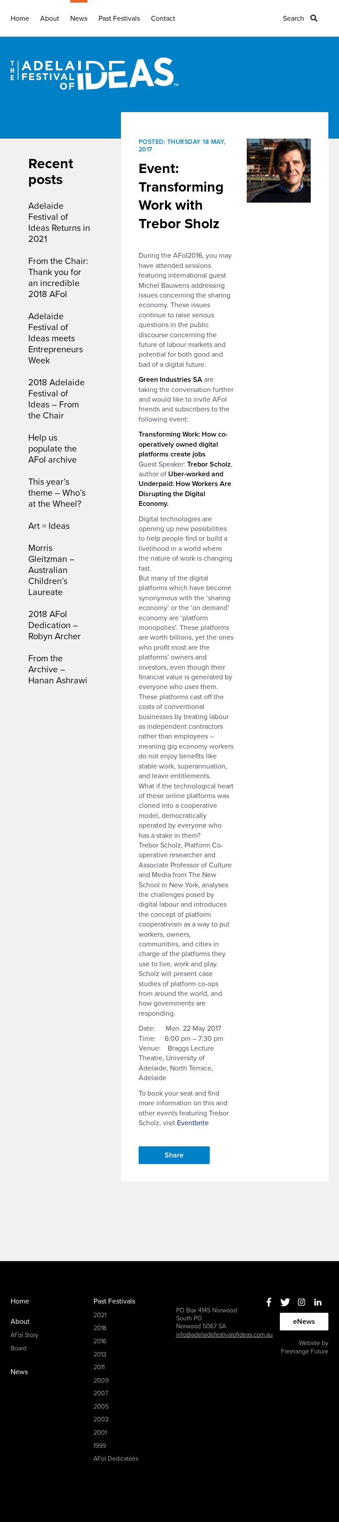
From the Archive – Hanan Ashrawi (57, 669)
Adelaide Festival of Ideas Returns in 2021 (59, 223)
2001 (100, 1432)
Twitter (284, 1301)
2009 (101, 1380)
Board (18, 1348)
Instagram (301, 1301)
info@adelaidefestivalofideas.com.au (224, 1334)
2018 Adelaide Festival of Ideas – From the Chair (56, 399)
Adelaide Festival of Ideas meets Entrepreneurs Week (55, 338)
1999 (100, 1446)
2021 (100, 1315)
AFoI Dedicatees (116, 1458)
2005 (101, 1406)
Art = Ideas (49, 526)
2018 (100, 1328)
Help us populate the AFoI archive (52, 449)
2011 (99, 1367)
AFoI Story (24, 1335)
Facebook (268, 1301)
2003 (101, 1419)
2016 (100, 1341)
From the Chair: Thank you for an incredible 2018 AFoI (58, 278)
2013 (100, 1354)
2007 (101, 1393)
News (78, 18)
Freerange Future (304, 1351)
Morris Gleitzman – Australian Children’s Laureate (51, 570)
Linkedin (317, 1301)
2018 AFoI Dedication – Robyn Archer (54, 625)
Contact (163, 18)
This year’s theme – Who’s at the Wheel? (57, 493)
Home (20, 18)
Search (293, 18)
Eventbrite (193, 1123)
